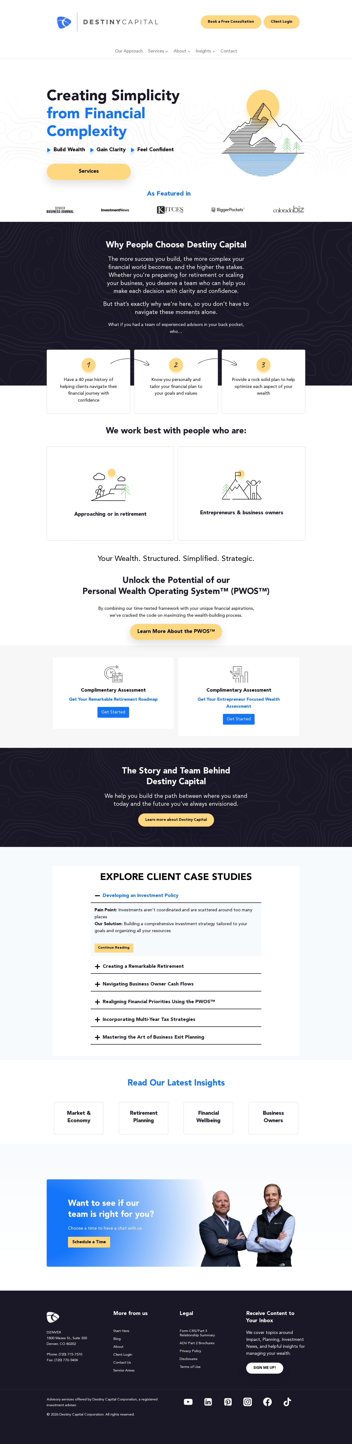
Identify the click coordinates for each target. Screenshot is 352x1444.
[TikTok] (287, 1401)
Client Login (281, 22)
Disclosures (189, 1359)
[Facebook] (267, 1401)
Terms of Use (190, 1367)
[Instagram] (247, 1401)
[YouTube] (188, 1401)
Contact (229, 51)
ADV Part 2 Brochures (197, 1343)
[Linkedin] (208, 1401)
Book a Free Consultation (231, 22)
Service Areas (124, 1370)
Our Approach (129, 51)
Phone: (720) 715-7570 (64, 1354)
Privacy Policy (190, 1351)
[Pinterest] (228, 1401)
